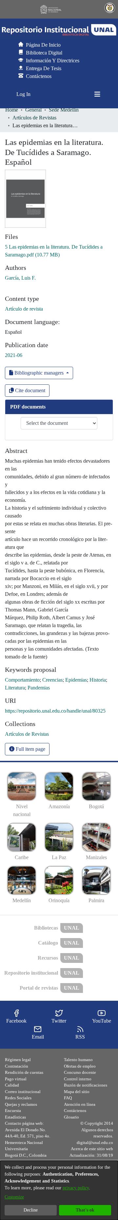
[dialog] (59, 1190)
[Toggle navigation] (97, 94)
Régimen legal (18, 1059)
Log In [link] (23, 94)
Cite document (29, 390)
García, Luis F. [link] (20, 278)
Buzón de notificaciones (85, 1085)
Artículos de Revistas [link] (34, 117)
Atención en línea (79, 1104)
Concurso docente (80, 1072)
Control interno (77, 1078)
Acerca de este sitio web (92, 1148)
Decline (31, 1210)
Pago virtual (16, 1078)
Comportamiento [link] (22, 680)
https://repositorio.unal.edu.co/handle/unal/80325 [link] (55, 711)
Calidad (12, 1085)
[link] (27, 734)
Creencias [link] (52, 680)
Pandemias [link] (39, 687)
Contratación (16, 1066)
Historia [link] (97, 680)
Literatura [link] (15, 687)
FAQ (68, 1097)
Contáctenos (75, 1110)
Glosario (71, 1117)
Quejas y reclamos (21, 1104)
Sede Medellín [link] (64, 110)
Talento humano (78, 1059)
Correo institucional (23, 1091)
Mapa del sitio (76, 1091)
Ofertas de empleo (80, 1066)
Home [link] (11, 110)
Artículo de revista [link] (24, 309)
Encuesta (13, 1110)
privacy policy (76, 1187)
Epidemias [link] (76, 680)
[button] (59, 30)
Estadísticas (15, 1117)
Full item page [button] (29, 749)
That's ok (85, 1210)
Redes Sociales (18, 1097)
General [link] (33, 110)
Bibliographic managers (39, 373)
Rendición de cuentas (24, 1072)
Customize (14, 1197)
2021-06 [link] (13, 355)
